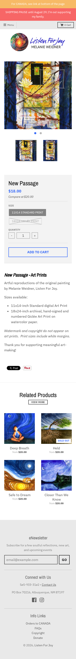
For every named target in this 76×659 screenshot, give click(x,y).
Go (64, 560)
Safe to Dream (20, 495)
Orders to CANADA (38, 623)
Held (56, 448)
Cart (67, 24)
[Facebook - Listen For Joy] (34, 599)
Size (11, 205)
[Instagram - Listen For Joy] (41, 599)
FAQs (38, 628)
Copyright (38, 633)
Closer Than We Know (56, 497)
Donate (38, 638)
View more (38, 402)
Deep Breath (19, 448)
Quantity (14, 229)
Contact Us (49, 585)
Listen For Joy (43, 645)
